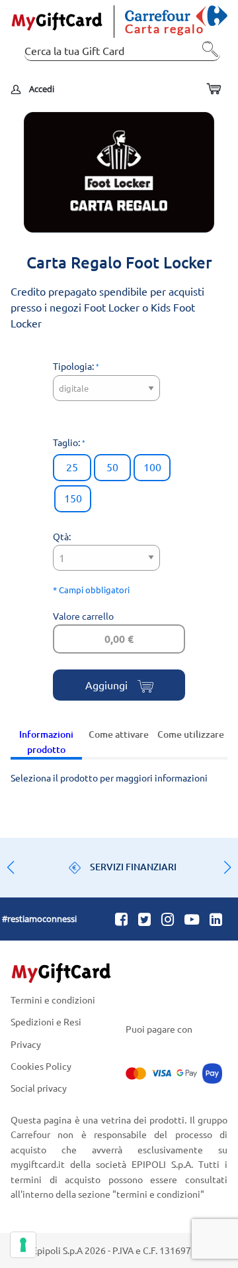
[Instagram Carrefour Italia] (167, 918)
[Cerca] (207, 54)
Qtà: (62, 536)
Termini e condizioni (53, 1000)
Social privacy (39, 1088)
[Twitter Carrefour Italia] (144, 918)
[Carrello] (213, 89)
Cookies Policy (41, 1065)
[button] (227, 867)
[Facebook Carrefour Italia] (121, 918)
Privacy (26, 1043)
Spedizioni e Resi (46, 1021)
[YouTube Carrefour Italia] (191, 918)
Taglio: (67, 442)
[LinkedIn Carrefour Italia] (215, 918)
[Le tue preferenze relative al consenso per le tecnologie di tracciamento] (23, 1244)
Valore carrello (83, 616)
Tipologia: (74, 366)
